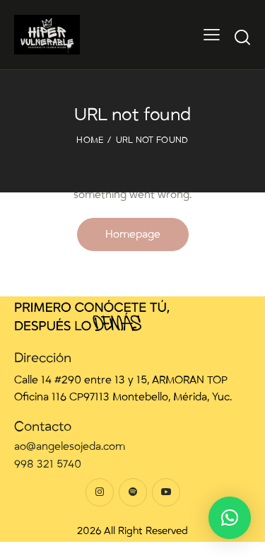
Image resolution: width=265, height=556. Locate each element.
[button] (229, 518)
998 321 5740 (47, 464)
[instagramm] (100, 492)
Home (89, 140)
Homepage (132, 234)
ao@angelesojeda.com (69, 446)
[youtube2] (166, 492)
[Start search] (242, 37)
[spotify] (133, 492)
